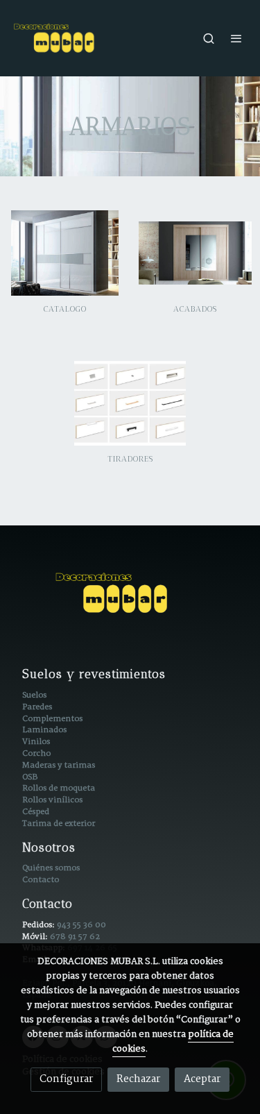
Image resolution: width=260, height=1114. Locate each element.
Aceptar (202, 1079)
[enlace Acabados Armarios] (195, 252)
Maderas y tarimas (58, 765)
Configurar (66, 1079)
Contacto (40, 879)
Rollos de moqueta (58, 788)
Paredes (37, 707)
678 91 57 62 (75, 936)
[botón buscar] (208, 38)
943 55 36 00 (81, 924)
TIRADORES (130, 459)
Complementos (52, 718)
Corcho (36, 753)
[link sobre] (130, 601)
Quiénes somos (51, 868)
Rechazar (138, 1079)
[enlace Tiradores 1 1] (130, 403)
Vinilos (36, 741)
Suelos (34, 695)
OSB (29, 777)
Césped (35, 811)
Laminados (44, 729)
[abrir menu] (236, 38)
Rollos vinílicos (52, 800)
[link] (55, 38)
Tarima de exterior (58, 823)
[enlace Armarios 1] (65, 252)
